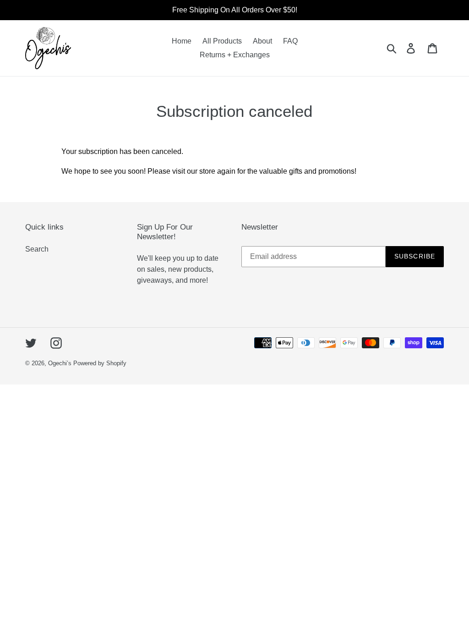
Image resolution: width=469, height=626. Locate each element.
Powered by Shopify (99, 363)
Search (37, 249)
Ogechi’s (59, 363)
